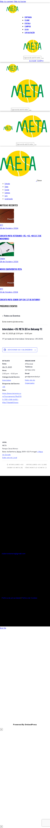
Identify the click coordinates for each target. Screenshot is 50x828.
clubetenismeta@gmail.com (13, 553)
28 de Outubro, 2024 (9, 228)
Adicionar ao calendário (20, 350)
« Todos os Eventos (11, 315)
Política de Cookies (29, 598)
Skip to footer (20, 1)
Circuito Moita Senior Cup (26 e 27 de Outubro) (20, 299)
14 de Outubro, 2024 (9, 292)
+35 (3, 387)
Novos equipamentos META (11, 269)
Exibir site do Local (9, 458)
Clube (2, 258)
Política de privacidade (11, 598)
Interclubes (6, 380)
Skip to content (7, 1)
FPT (1, 225)
